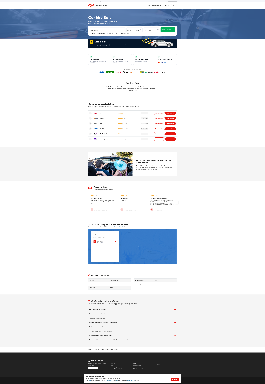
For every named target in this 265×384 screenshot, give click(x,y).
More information (159, 113)
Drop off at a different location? (98, 33)
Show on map (100, 242)
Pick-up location (94, 29)
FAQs (112, 365)
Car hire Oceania (98, 349)
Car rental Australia (119, 227)
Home (91, 349)
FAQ (149, 5)
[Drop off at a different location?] (90, 33)
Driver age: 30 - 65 (113, 33)
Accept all (174, 379)
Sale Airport (100, 241)
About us (113, 363)
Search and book (170, 113)
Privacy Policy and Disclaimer (117, 368)
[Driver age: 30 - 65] (107, 33)
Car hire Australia (107, 349)
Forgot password (137, 365)
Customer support (156, 5)
